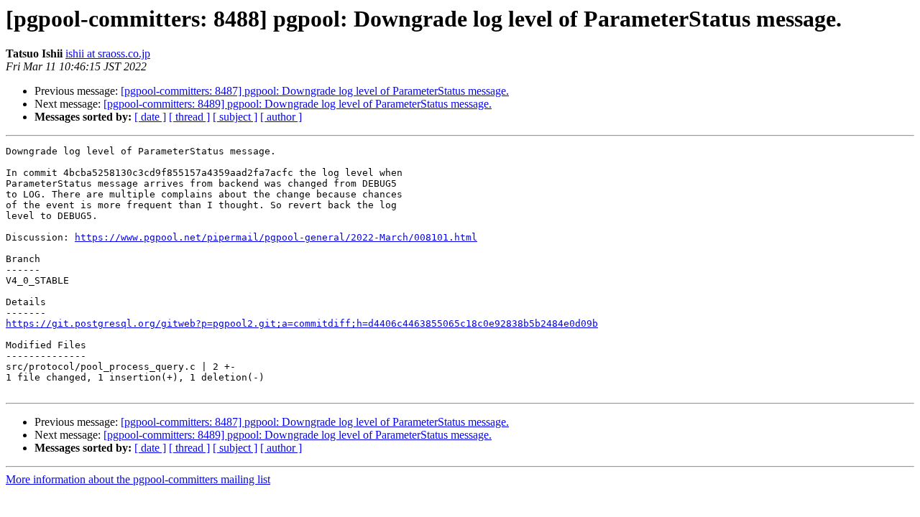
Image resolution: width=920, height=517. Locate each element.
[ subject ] (235, 117)
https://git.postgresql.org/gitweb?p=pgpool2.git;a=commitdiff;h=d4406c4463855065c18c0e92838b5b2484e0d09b (302, 323)
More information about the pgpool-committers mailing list (138, 479)
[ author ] (281, 117)
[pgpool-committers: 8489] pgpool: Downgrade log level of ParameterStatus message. (298, 104)
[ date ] (150, 117)
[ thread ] (189, 117)
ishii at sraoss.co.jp (107, 53)
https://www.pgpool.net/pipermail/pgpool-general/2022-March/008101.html (276, 237)
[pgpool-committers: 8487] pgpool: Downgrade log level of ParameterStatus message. (315, 91)
